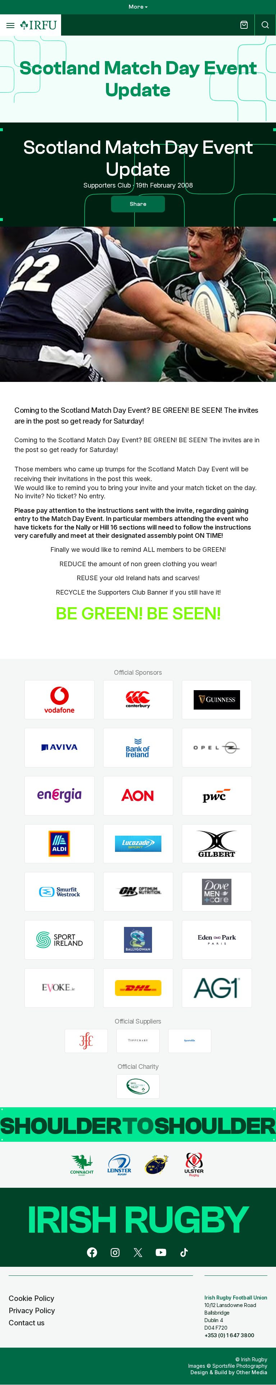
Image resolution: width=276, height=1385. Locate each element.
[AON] (138, 796)
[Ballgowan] (138, 940)
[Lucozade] (138, 844)
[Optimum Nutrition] (138, 892)
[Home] (38, 25)
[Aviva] (59, 748)
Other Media (251, 1372)
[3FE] (86, 1040)
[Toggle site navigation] (10, 25)
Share (138, 204)
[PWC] (217, 796)
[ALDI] (59, 844)
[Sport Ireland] (59, 940)
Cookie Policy (31, 1298)
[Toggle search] (265, 25)
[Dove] (217, 892)
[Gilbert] (217, 844)
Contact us (27, 1323)
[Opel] (217, 748)
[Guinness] (217, 700)
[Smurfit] (59, 892)
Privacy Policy (32, 1310)
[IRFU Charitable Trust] (138, 1086)
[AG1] (217, 988)
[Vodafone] (59, 700)
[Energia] (59, 796)
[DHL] (138, 988)
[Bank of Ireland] (138, 748)
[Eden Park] (217, 940)
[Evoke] (59, 988)
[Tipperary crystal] (138, 1040)
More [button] (136, 7)
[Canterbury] (138, 700)
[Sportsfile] (189, 1040)
